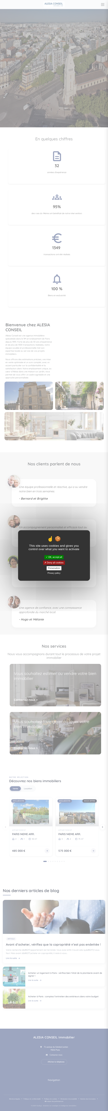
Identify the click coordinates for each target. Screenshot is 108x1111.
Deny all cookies (54, 562)
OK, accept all (55, 557)
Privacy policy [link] (54, 573)
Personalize (54, 568)
